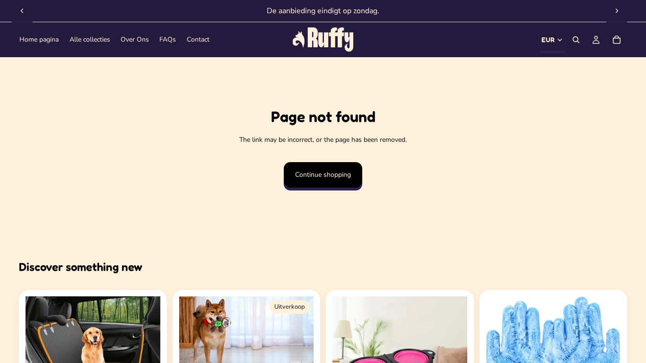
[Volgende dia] (616, 10)
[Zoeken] (576, 39)
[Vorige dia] (22, 10)
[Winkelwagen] (616, 39)
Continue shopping (323, 174)
